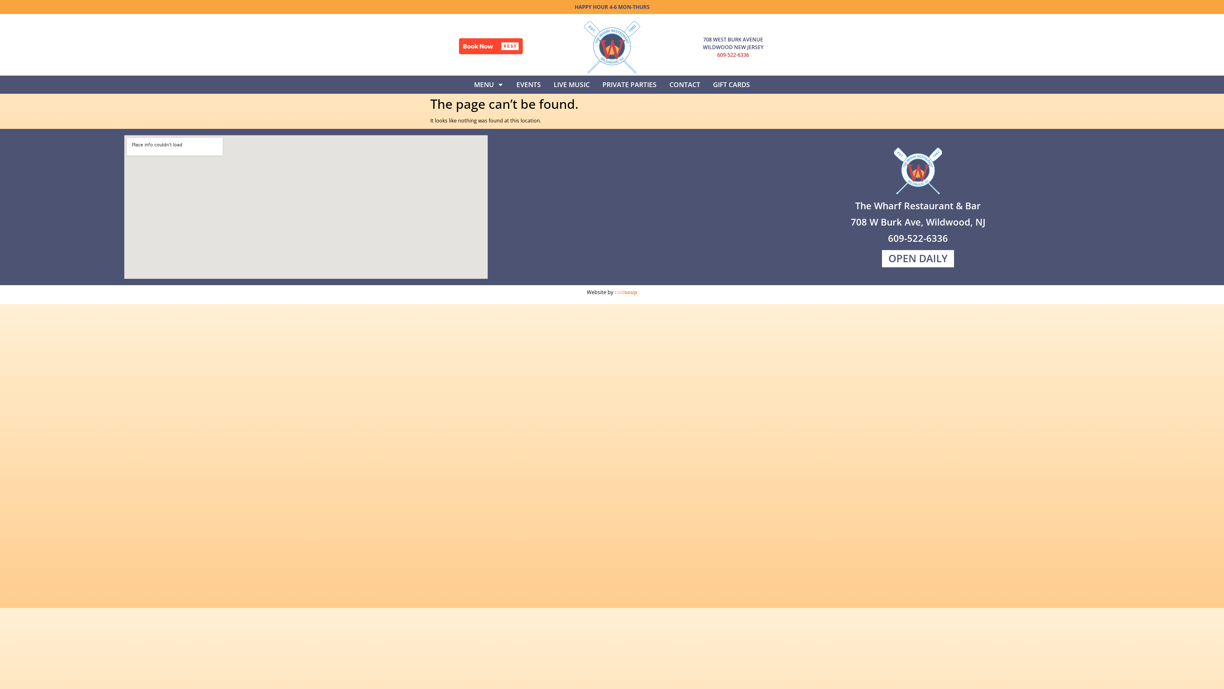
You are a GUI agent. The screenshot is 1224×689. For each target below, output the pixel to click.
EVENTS (528, 84)
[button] (491, 46)
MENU (484, 84)
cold (626, 292)
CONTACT (684, 84)
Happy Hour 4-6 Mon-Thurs (612, 7)
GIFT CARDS (731, 84)
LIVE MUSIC (572, 84)
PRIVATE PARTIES (629, 84)
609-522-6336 (733, 54)
